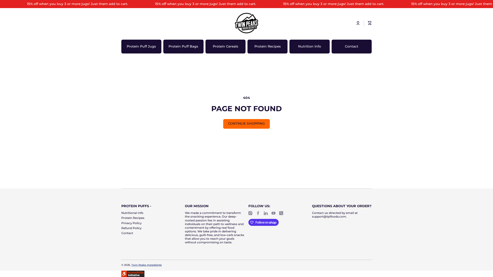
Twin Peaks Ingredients (146, 265)
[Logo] (246, 23)
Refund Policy (131, 228)
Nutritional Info (132, 213)
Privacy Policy (131, 223)
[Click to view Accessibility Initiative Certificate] (132, 273)
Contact (127, 233)
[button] (370, 23)
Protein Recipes (132, 218)
